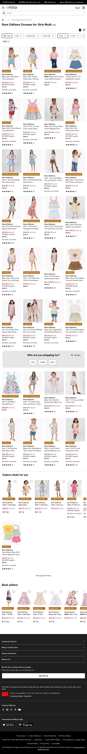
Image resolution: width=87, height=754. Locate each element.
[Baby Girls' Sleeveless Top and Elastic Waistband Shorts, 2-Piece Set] (11, 58)
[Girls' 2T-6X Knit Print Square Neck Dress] (11, 311)
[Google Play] (25, 724)
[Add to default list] (15, 481)
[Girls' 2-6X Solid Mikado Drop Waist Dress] (24, 598)
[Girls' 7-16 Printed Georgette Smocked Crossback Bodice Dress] (33, 208)
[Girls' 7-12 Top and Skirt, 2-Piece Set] (75, 383)
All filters (77, 355)
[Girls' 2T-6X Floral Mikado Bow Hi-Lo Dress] (33, 311)
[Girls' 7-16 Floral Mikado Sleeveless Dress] (11, 161)
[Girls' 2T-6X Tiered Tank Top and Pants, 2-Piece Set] (54, 208)
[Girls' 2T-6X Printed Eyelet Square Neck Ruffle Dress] (54, 259)
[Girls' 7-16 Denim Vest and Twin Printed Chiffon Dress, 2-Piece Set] (9, 488)
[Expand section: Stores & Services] (43, 653)
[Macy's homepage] (3, 20)
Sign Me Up (43, 676)
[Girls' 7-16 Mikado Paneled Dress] (11, 383)
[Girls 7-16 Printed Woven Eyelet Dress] (33, 161)
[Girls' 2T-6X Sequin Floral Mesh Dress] (40, 598)
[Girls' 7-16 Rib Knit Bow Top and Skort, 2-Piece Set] (9, 598)
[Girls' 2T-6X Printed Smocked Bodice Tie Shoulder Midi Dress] (54, 429)
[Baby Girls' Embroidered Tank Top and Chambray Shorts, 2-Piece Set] (33, 429)
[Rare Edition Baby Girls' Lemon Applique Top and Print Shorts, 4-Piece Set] (11, 533)
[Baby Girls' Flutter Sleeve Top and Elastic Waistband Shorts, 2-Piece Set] (11, 109)
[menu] (3, 7)
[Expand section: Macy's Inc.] (43, 659)
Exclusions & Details (16, 696)
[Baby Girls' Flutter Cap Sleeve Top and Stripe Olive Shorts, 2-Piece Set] (11, 259)
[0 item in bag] (83, 7)
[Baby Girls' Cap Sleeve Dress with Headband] (56, 598)
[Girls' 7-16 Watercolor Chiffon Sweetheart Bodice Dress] (33, 259)
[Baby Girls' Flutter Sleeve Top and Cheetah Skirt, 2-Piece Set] (75, 259)
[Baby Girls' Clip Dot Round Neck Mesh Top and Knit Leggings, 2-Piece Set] (54, 383)
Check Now (27, 696)
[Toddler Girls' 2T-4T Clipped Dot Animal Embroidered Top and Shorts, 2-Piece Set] (75, 58)
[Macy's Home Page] (11, 7)
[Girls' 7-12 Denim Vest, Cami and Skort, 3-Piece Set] (33, 383)
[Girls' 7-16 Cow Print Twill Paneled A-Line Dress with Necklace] (58, 488)
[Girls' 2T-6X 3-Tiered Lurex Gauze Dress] (33, 109)
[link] (11, 83)
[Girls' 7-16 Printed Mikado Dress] (71, 598)
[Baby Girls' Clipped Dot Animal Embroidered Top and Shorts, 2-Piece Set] (54, 311)
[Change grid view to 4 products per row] (80, 30)
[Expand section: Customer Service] (43, 641)
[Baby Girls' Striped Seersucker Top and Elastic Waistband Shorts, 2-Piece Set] (33, 58)
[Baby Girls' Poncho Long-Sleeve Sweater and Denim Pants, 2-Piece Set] (54, 58)
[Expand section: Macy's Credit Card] (43, 647)
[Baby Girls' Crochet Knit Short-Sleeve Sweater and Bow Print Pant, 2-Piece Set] (75, 161)
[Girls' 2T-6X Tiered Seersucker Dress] (75, 429)
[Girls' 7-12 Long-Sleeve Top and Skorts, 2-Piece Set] (54, 161)
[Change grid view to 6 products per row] (84, 30)
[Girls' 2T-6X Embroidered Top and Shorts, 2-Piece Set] (75, 311)
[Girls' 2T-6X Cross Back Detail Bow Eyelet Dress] (74, 488)
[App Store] (8, 724)
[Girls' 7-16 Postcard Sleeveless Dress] (11, 429)
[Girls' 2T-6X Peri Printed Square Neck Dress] (11, 208)
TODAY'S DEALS (8, 2)
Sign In (77, 8)
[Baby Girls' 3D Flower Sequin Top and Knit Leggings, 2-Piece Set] (75, 208)
